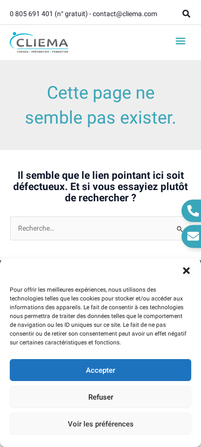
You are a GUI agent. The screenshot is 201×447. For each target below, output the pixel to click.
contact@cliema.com (125, 14)
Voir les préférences (101, 424)
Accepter (100, 370)
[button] (186, 271)
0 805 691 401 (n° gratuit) (49, 14)
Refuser (100, 397)
